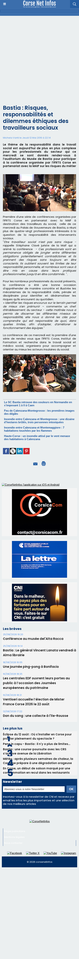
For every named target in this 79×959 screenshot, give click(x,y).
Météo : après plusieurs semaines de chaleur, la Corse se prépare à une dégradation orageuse (38, 761)
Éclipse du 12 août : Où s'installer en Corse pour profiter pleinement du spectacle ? (37, 736)
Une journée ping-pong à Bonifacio (31, 666)
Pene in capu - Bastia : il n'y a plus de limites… (36, 744)
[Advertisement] (39, 57)
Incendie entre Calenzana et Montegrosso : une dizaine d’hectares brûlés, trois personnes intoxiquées (39, 420)
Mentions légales (14, 837)
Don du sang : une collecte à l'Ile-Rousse (35, 716)
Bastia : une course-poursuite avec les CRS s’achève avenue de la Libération (34, 751)
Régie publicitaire (14, 831)
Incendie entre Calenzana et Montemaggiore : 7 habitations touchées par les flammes (34, 429)
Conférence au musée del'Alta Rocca (33, 639)
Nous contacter (13, 843)
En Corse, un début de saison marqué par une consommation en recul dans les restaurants (36, 770)
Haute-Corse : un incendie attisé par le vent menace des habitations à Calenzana (37, 437)
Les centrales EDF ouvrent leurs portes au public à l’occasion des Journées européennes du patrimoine (36, 683)
